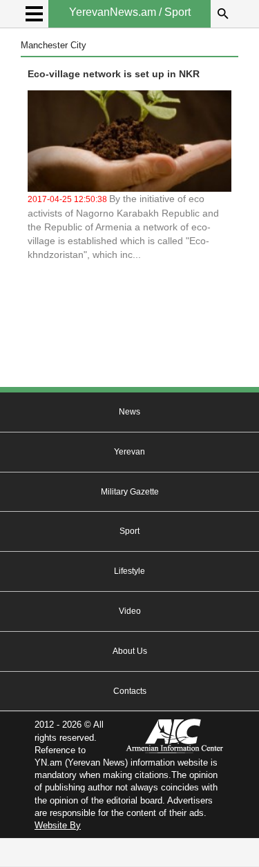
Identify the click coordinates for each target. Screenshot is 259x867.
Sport (129, 531)
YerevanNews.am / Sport (130, 12)
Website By (58, 825)
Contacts (129, 691)
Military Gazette (130, 492)
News (129, 412)
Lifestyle (129, 571)
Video (130, 611)
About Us (130, 651)
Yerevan (129, 452)
